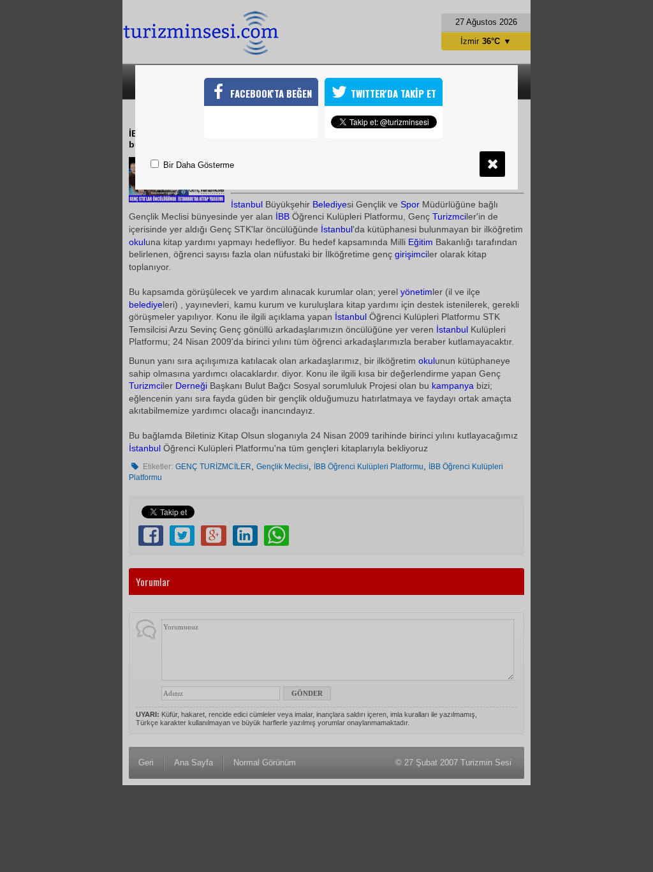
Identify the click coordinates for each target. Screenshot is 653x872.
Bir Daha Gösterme (197, 165)
